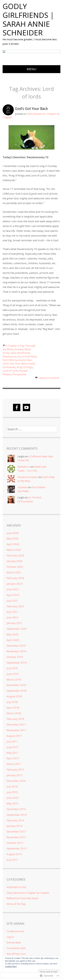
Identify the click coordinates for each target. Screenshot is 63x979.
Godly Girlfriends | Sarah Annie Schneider (28, 19)
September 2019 (17, 662)
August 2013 (14, 854)
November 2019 (16, 651)
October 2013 (15, 843)
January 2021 (14, 623)
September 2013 (17, 848)
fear (29, 360)
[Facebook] (16, 407)
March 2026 (14, 550)
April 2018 (13, 707)
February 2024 (15, 578)
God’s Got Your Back (31, 108)
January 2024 (14, 583)
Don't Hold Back (27, 356)
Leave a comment (48, 378)
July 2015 (12, 792)
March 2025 (14, 572)
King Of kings (25, 367)
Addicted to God (16, 887)
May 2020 (12, 634)
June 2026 (13, 533)
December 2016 (16, 781)
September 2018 (17, 690)
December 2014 (16, 809)
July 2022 (12, 600)
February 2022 (15, 606)
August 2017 (14, 736)
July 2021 (12, 611)
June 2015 (13, 798)
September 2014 (17, 814)
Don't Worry (10, 360)
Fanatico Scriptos (27, 477)
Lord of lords (10, 370)
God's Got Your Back (15, 363)
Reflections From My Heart (22, 898)
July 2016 (12, 786)
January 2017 (14, 775)
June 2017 (13, 747)
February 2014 (15, 820)
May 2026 (12, 538)
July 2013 (12, 859)
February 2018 (15, 719)
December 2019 (16, 645)
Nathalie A (23, 466)
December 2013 (16, 831)
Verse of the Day (16, 904)
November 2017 (16, 730)
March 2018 (14, 713)
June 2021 (13, 617)
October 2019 (15, 657)
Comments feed (16, 948)
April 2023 (13, 595)
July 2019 (12, 668)
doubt (22, 360)
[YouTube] (26, 407)
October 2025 (15, 566)
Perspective (19, 374)
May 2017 (12, 753)
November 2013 (16, 837)
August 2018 (14, 696)
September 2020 (17, 628)
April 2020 (13, 640)
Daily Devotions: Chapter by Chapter (28, 892)
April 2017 (13, 758)
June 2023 (13, 589)
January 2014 (14, 826)
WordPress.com (16, 953)
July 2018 (12, 702)
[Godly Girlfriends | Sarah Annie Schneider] (32, 52)
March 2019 (14, 679)
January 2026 (14, 561)
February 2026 (15, 555)
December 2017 (16, 724)
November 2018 (16, 685)
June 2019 (13, 674)
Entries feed (14, 942)
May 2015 (12, 803)
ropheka (22, 487)
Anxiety (19, 349)
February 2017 (15, 769)
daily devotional (20, 353)
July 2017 (12, 741)
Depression (9, 356)
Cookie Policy (11, 966)
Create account (15, 931)
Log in (10, 937)
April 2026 (13, 544)
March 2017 (14, 764)
